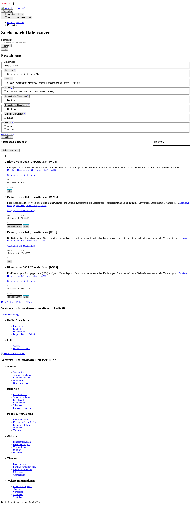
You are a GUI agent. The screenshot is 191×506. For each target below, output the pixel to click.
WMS (10, 129)
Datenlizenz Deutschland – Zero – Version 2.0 (29, 91)
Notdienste (18, 380)
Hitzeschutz (18, 452)
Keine (10, 117)
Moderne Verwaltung (23, 469)
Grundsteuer (19, 474)
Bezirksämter (19, 400)
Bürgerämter (19, 402)
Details (31, 170)
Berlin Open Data (15, 22)
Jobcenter (17, 405)
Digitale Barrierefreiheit (24, 334)
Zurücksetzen (7, 134)
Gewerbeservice (20, 383)
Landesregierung (21, 419)
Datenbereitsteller (21, 348)
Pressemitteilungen (22, 442)
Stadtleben (18, 494)
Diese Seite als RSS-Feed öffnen (16, 302)
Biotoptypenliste (9, 150)
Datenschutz (19, 331)
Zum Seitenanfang (10, 314)
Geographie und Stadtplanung (21, 74)
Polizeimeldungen (21, 444)
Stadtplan (17, 497)
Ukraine (17, 450)
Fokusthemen (19, 464)
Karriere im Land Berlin (24, 422)
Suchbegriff (6, 39)
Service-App (19, 372)
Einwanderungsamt (22, 408)
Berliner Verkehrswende (24, 466)
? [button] (15, 62)
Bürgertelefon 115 (21, 377)
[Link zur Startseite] (13, 8)
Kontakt (17, 329)
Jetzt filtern (7, 137)
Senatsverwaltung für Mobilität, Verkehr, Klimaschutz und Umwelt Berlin (42, 83)
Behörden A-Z (20, 394)
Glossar (16, 345)
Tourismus (18, 489)
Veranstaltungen (20, 447)
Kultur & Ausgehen (22, 486)
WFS (10, 126)
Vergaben (17, 430)
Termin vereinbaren (22, 375)
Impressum (18, 326)
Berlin (10, 100)
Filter (4, 49)
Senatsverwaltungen (22, 397)
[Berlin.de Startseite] (13, 353)
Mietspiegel (18, 472)
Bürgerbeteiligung (21, 425)
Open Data (18, 427)
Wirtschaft (18, 491)
